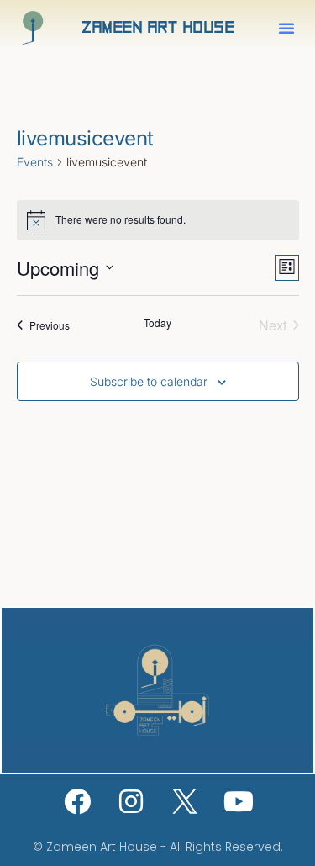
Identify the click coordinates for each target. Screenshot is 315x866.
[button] (286, 27)
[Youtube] (238, 801)
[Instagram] (131, 801)
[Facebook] (77, 801)
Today (157, 323)
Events (35, 162)
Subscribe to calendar (148, 381)
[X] (185, 801)
